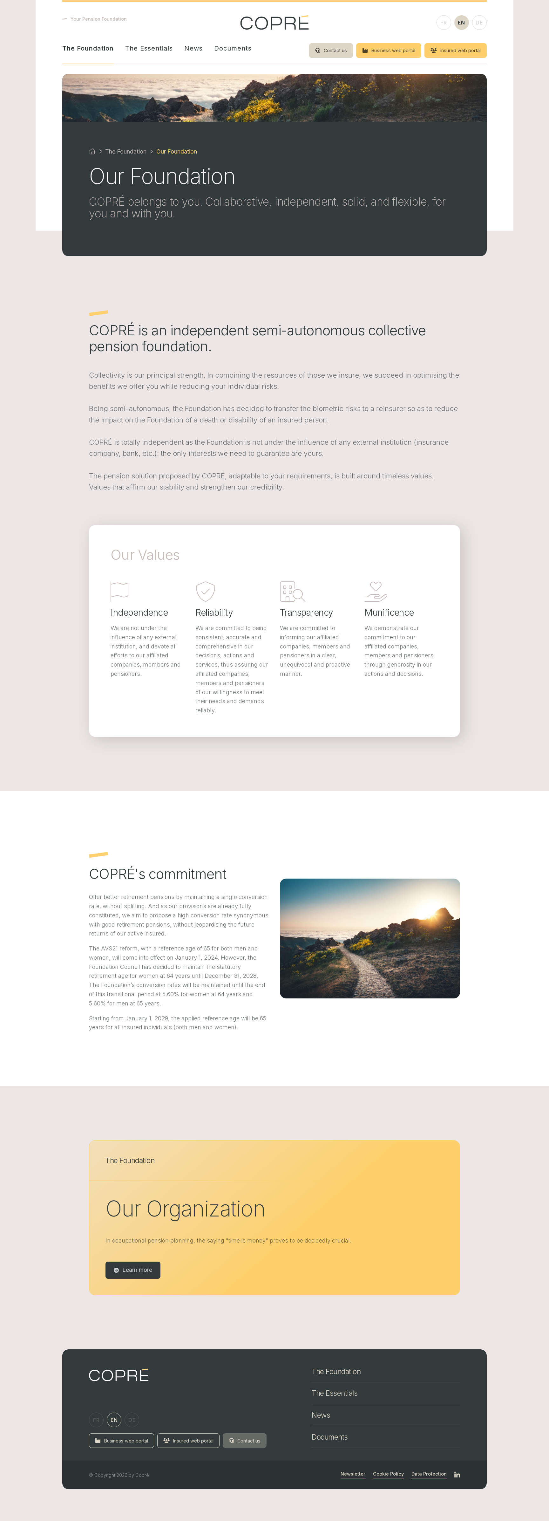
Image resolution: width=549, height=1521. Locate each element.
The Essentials (149, 48)
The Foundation (88, 48)
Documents (233, 48)
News (193, 48)
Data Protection (429, 1473)
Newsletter (353, 1473)
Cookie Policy (388, 1473)
